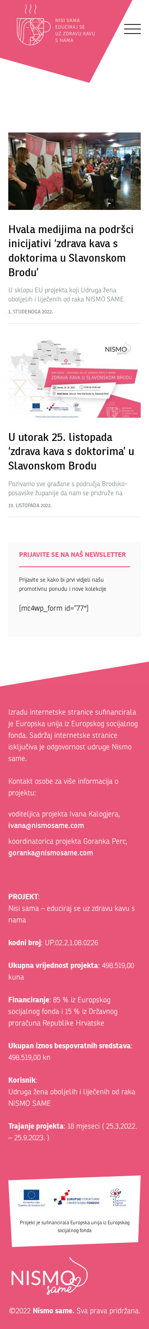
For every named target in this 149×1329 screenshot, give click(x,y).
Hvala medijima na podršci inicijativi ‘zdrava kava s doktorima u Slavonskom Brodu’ (71, 250)
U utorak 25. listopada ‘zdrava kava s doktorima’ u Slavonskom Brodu (71, 451)
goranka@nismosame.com (50, 852)
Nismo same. (53, 1310)
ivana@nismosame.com (46, 825)
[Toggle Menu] (132, 29)
